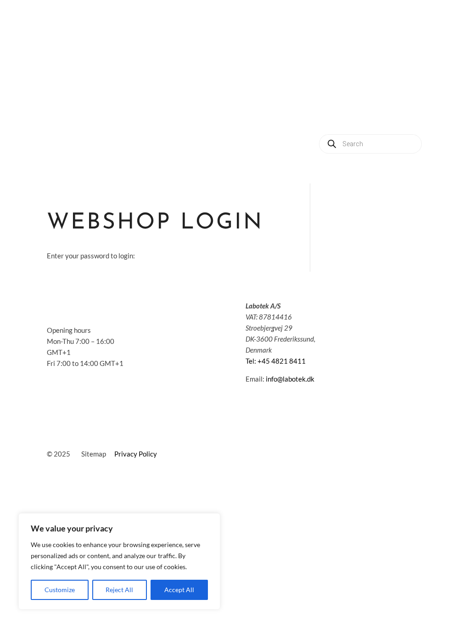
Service (343, 80)
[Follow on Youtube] (370, 307)
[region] (119, 561)
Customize (60, 590)
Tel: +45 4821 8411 (276, 361)
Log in (409, 115)
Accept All (179, 590)
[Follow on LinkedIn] (352, 307)
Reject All (119, 590)
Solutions (338, 45)
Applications (388, 45)
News (331, 115)
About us (385, 80)
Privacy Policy (135, 454)
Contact (369, 115)
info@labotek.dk (290, 379)
